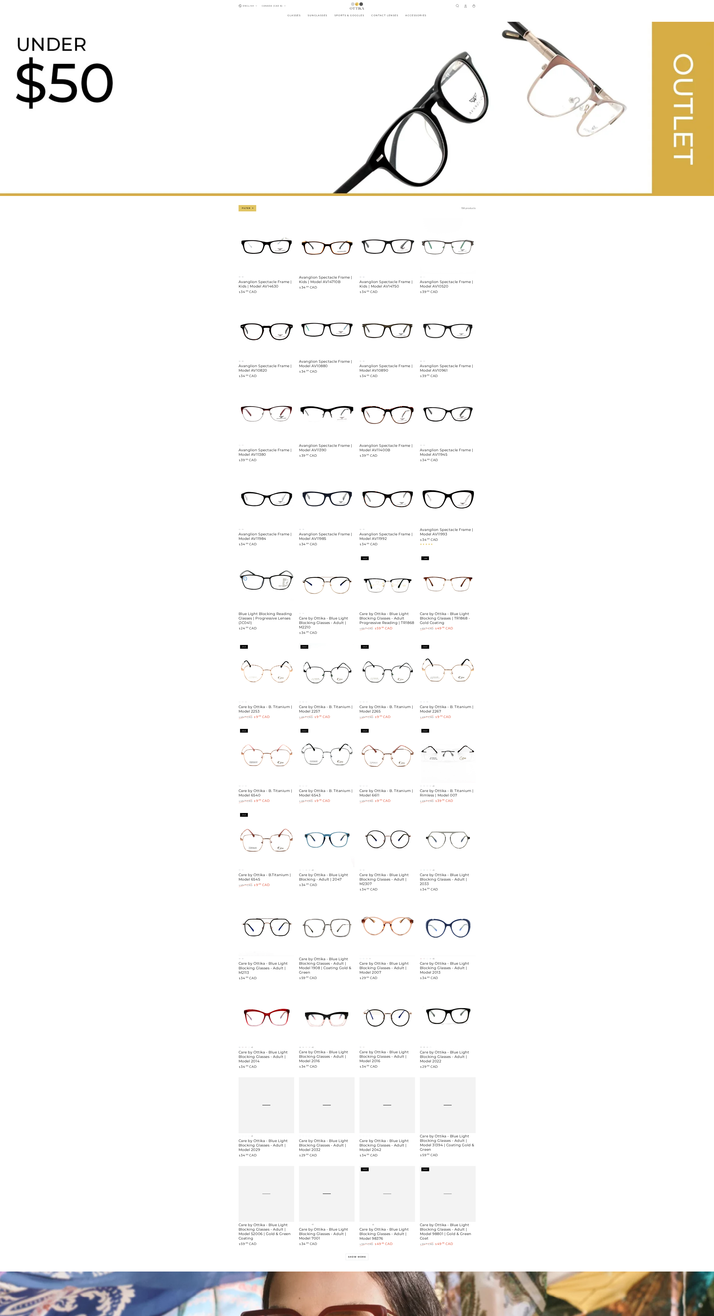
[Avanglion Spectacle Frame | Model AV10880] (327, 330)
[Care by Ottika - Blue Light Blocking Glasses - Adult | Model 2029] (266, 1105)
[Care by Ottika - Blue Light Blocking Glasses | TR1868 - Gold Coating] (448, 583)
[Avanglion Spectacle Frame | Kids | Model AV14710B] (327, 246)
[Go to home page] (357, 6)
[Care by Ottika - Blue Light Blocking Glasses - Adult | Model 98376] (387, 1194)
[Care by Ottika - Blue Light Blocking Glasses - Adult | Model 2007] (387, 928)
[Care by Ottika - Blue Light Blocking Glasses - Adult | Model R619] (448, 1282)
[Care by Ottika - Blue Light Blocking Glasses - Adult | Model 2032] (327, 1105)
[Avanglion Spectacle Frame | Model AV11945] (448, 415)
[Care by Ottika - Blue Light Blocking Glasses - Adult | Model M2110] (266, 1282)
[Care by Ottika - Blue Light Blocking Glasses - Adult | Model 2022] (448, 1017)
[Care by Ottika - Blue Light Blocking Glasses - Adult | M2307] (387, 839)
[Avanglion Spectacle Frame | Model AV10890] (387, 330)
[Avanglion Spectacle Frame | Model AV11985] (327, 499)
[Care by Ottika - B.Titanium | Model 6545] (266, 839)
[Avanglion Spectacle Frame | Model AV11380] (266, 415)
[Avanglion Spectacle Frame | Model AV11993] (448, 499)
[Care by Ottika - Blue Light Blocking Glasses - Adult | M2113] (266, 928)
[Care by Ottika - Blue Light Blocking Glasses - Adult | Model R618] (387, 1282)
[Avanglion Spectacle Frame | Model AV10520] (448, 246)
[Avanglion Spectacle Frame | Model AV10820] (266, 330)
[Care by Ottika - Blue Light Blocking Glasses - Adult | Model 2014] (266, 1017)
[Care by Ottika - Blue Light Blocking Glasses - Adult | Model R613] (327, 1282)
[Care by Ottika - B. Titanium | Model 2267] (448, 671)
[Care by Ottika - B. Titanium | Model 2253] (266, 671)
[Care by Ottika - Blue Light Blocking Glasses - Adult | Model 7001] (327, 1194)
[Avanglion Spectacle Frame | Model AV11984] (266, 499)
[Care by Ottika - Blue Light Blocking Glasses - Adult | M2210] (327, 583)
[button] (457, 5)
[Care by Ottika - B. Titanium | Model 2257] (327, 671)
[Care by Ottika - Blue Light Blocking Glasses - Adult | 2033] (448, 839)
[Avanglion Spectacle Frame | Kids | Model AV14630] (266, 246)
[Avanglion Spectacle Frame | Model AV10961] (448, 330)
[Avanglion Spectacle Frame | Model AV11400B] (387, 415)
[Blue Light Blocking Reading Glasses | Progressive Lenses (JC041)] (266, 583)
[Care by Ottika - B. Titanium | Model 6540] (266, 755)
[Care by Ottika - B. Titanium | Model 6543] (327, 755)
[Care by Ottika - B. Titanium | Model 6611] (387, 755)
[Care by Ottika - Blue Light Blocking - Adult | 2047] (327, 839)
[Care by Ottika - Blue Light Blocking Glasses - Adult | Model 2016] (327, 1016)
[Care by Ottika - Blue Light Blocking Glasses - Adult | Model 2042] (387, 1105)
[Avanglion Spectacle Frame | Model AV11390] (327, 415)
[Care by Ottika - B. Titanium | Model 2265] (387, 671)
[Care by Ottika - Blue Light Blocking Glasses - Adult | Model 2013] (448, 928)
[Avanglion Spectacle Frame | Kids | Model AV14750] (387, 246)
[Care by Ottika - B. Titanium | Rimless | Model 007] (448, 755)
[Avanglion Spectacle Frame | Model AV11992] (387, 499)
